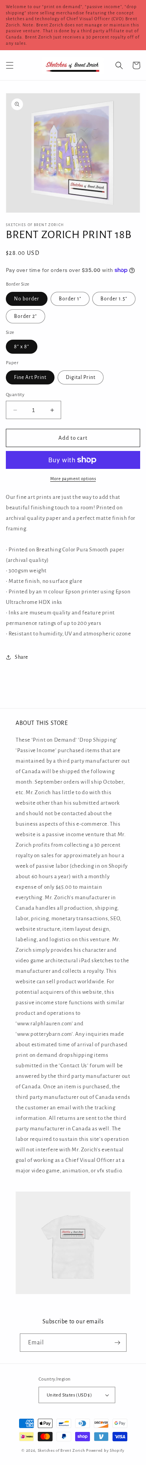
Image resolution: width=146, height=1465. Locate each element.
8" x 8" (21, 346)
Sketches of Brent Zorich (61, 1450)
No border (26, 299)
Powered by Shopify (105, 1450)
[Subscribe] (117, 1342)
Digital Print (80, 377)
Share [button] (21, 657)
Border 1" (70, 299)
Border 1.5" (113, 299)
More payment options (73, 478)
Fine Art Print (30, 377)
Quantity (15, 394)
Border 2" (25, 316)
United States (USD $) (69, 1395)
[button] (9, 65)
